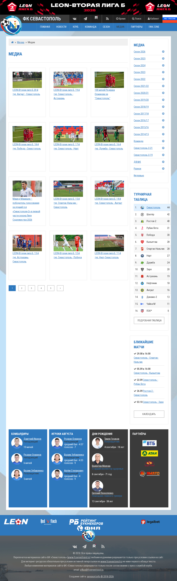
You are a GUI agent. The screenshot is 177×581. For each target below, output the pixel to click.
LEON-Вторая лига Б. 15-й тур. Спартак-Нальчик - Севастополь (67, 203)
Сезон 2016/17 (141, 120)
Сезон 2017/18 (141, 113)
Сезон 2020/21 (141, 93)
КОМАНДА (90, 27)
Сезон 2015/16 (141, 127)
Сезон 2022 (139, 79)
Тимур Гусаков (111, 438)
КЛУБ (75, 27)
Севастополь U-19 (143, 155)
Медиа (20, 42)
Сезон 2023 (139, 72)
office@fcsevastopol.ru (92, 569)
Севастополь (153, 207)
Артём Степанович (73, 470)
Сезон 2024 (139, 65)
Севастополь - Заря (153, 402)
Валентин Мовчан (101, 465)
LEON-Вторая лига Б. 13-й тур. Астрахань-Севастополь (26, 257)
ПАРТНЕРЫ (136, 27)
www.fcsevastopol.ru (79, 557)
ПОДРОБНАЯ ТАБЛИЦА (150, 320)
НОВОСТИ (61, 27)
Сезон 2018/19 (141, 106)
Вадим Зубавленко (34, 470)
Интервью (139, 175)
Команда (138, 141)
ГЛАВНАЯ (45, 27)
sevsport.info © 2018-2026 (100, 576)
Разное (137, 168)
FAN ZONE (154, 27)
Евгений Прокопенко (102, 493)
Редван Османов (32, 454)
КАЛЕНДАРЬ (149, 414)
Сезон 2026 (139, 51)
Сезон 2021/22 (141, 86)
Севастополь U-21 (143, 148)
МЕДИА (120, 27)
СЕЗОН (106, 27)
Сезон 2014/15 (141, 134)
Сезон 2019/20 (141, 99)
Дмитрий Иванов (32, 438)
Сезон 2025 (139, 58)
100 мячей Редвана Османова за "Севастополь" (105, 94)
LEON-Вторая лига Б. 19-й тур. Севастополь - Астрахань (67, 94)
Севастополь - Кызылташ (147, 373)
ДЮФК (137, 161)
